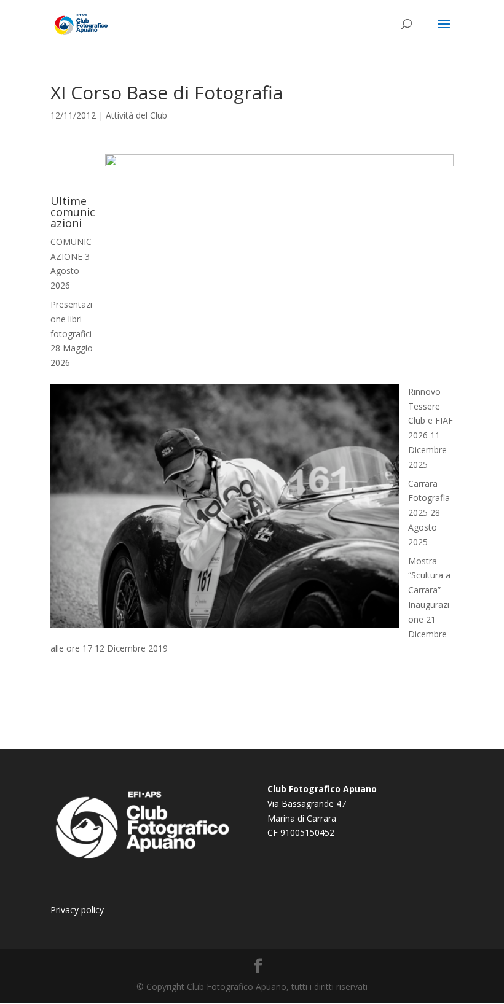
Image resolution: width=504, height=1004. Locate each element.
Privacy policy (77, 910)
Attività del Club (136, 115)
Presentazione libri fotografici (71, 319)
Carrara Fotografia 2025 (429, 498)
